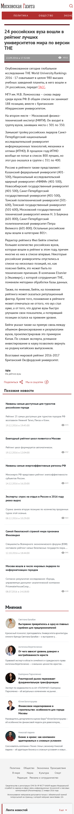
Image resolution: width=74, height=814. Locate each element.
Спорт (58, 772)
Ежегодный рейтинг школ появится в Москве (33, 438)
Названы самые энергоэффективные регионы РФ (36, 465)
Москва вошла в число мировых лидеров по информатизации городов (33, 568)
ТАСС (41, 87)
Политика (21, 15)
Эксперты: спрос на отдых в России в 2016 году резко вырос (35, 498)
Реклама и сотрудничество (44, 777)
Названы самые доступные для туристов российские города (30, 405)
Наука (30, 772)
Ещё (61, 810)
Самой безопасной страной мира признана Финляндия (32, 533)
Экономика (43, 768)
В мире (16, 772)
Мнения (13, 607)
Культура (44, 772)
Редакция (22, 777)
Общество (46, 15)
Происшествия (58, 768)
